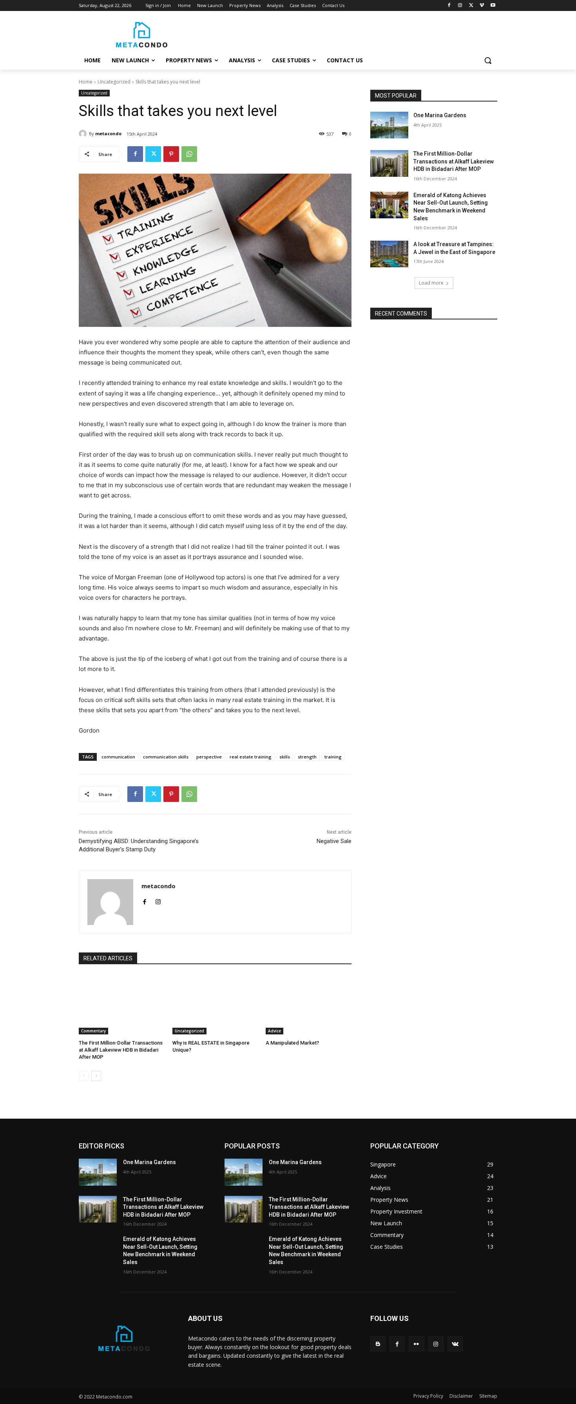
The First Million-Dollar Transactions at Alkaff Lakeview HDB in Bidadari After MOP (121, 1050)
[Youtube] (492, 5)
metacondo (108, 133)
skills (284, 757)
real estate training (251, 757)
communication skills (165, 757)
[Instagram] (460, 5)
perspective (209, 757)
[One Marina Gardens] (389, 125)
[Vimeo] (481, 5)
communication (118, 757)
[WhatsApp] (189, 154)
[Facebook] (449, 5)
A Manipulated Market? (292, 1043)
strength (307, 757)
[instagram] (158, 900)
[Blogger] (378, 1343)
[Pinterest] (171, 154)
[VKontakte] (455, 1343)
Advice (274, 1031)
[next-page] (96, 1076)
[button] (487, 60)
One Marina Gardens (439, 115)
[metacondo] (84, 134)
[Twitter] (471, 5)
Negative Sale (334, 841)
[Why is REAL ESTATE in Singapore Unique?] (215, 1004)
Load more (431, 282)
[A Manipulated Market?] (308, 1004)
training (333, 757)
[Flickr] (416, 1343)
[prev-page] (84, 1076)
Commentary (93, 1031)
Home (85, 81)
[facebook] (144, 900)
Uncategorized (114, 81)
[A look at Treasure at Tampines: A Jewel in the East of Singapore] (389, 254)
